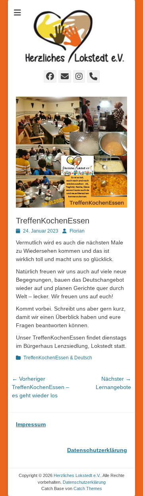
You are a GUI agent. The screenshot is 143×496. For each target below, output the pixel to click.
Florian (77, 231)
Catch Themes (87, 488)
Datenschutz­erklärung (84, 482)
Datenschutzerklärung (97, 450)
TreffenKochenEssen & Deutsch (57, 358)
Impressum (31, 424)
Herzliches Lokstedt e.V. (77, 475)
